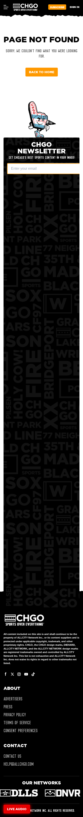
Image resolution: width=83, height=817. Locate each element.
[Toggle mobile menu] (6, 7)
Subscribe (57, 7)
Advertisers (13, 699)
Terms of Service (17, 723)
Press (8, 707)
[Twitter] (12, 674)
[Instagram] (19, 674)
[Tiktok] (33, 674)
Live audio (17, 809)
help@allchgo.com (19, 764)
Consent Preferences (21, 731)
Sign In (74, 7)
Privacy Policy (15, 715)
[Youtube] (26, 674)
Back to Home (41, 72)
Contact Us (12, 756)
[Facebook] (6, 674)
